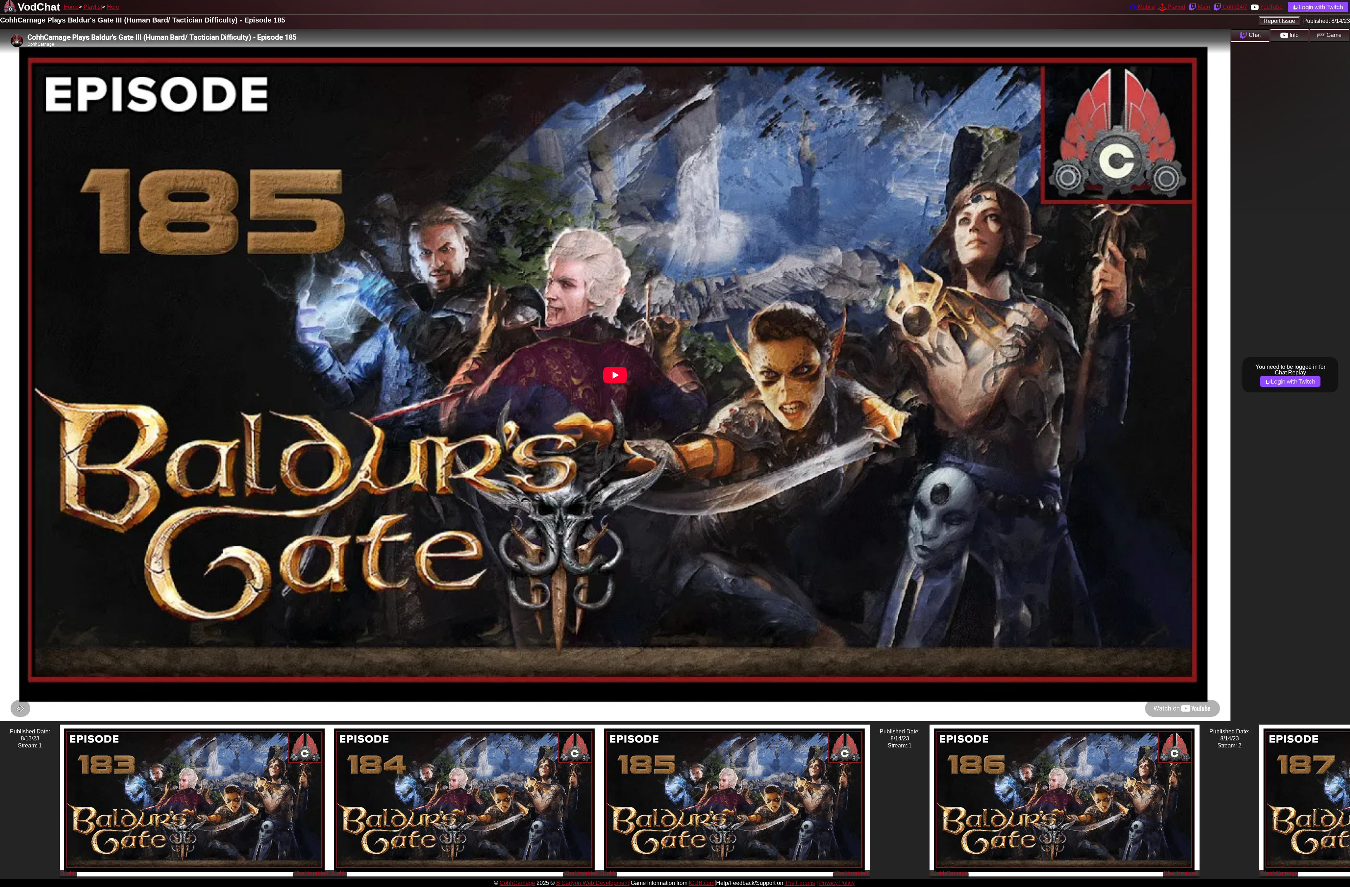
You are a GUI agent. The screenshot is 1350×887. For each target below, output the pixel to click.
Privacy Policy (837, 883)
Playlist (93, 7)
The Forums (800, 883)
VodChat (39, 7)
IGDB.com (701, 883)
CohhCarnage (517, 883)
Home (71, 7)
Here (113, 7)
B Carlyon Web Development (592, 883)
